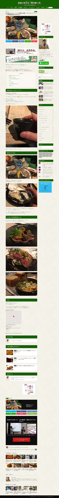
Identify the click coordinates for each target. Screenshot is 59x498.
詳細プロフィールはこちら (16, 481)
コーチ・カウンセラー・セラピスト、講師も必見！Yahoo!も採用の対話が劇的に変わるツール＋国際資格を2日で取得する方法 (48, 92)
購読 (39, 77)
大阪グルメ (40, 155)
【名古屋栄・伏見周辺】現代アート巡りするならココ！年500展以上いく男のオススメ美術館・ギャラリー (48, 88)
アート (40, 111)
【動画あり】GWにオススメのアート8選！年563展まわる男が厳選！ (48, 96)
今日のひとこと (11, 85)
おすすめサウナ (41, 107)
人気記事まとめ (41, 109)
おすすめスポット (42, 129)
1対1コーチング (26, 7)
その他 (47, 7)
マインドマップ (38, 7)
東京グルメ (10, 398)
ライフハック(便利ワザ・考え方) (44, 127)
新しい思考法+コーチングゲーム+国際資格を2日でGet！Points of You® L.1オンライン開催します (48, 100)
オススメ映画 (41, 138)
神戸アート (43, 156)
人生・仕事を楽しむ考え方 (43, 118)
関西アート (40, 157)
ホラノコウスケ (13, 477)
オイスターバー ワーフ (9, 309)
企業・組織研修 (20, 7)
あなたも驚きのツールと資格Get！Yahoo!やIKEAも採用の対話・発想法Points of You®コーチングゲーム (48, 84)
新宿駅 (14, 333)
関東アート (50, 156)
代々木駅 (21, 333)
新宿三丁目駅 (17, 333)
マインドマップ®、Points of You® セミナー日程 (21, 440)
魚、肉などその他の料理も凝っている (14, 78)
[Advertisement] (21, 45)
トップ (8, 7)
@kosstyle (22, 64)
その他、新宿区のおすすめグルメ (13, 83)
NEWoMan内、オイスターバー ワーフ (14, 75)
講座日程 (16, 7)
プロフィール (11, 7)
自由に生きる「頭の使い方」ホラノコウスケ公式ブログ (41, 496)
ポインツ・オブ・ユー (32, 7)
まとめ (10, 80)
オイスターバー (12, 333)
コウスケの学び (11, 82)
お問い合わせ (43, 7)
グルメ (7, 398)
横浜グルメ (40, 156)
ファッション (41, 131)
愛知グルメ (43, 155)
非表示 (22, 73)
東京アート (47, 155)
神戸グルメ (47, 156)
